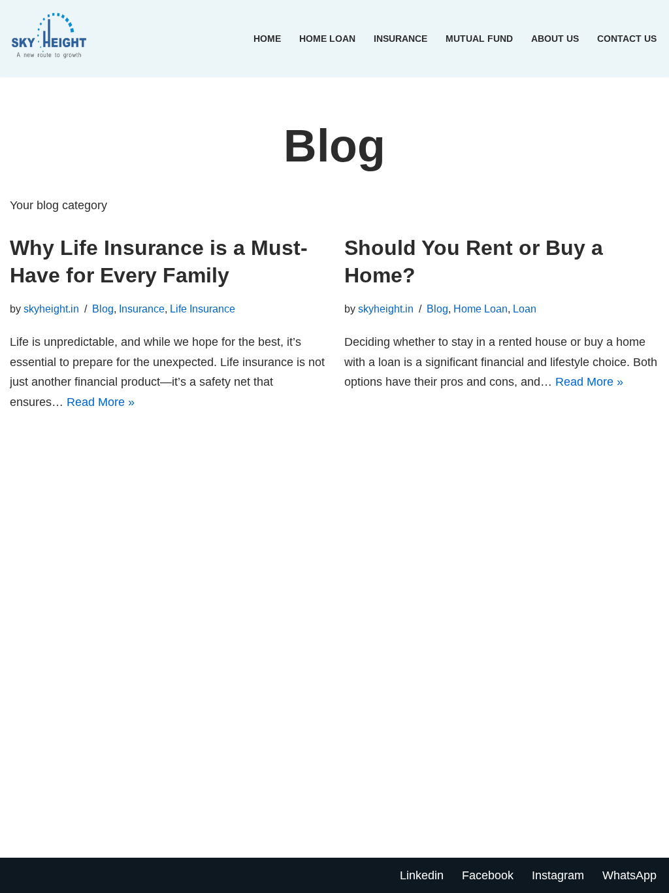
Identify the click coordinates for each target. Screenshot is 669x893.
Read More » (101, 402)
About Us (555, 38)
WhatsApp (629, 875)
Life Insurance (202, 308)
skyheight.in (51, 308)
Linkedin (422, 875)
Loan (524, 308)
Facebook (488, 875)
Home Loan (327, 38)
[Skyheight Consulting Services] (52, 38)
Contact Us (627, 38)
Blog (103, 308)
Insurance (400, 38)
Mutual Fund (479, 38)
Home (267, 38)
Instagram (558, 875)
